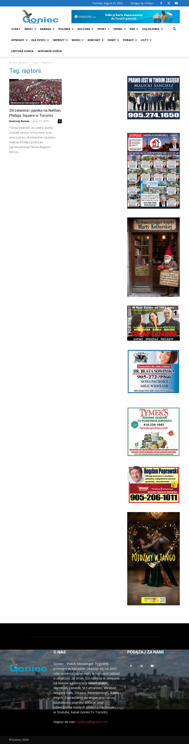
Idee (132, 29)
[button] (174, 29)
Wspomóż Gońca (50, 51)
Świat (28, 29)
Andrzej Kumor (19, 121)
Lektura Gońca (22, 51)
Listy (144, 40)
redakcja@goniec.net (91, 722)
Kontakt (94, 40)
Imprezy (59, 40)
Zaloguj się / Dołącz (142, 3)
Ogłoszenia (150, 29)
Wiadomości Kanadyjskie (25, 102)
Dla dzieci (38, 40)
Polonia (64, 29)
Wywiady (17, 40)
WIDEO (76, 40)
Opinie (117, 29)
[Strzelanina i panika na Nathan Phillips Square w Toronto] (35, 92)
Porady (128, 40)
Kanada (45, 29)
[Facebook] (161, 3)
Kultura (83, 29)
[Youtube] (176, 3)
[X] (168, 3)
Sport (101, 29)
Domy (112, 40)
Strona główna (18, 62)
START (15, 29)
